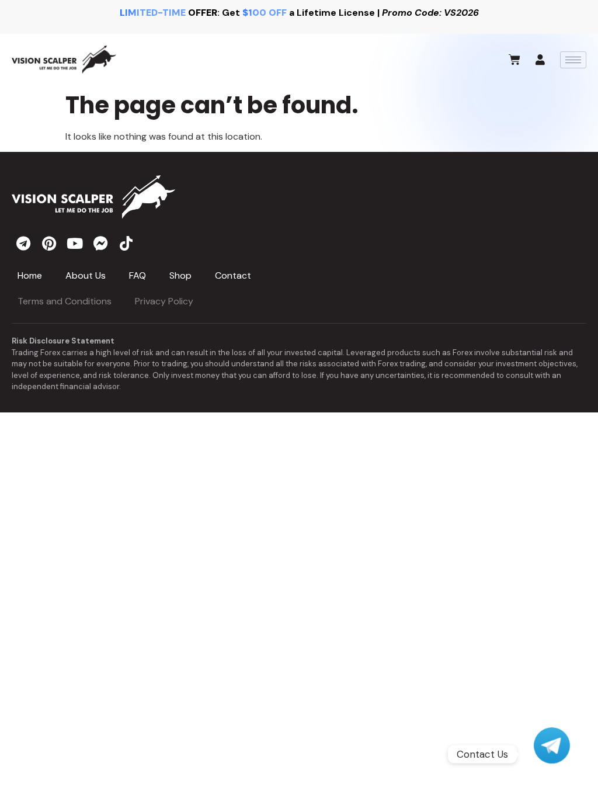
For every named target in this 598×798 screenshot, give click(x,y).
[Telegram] (552, 754)
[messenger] (100, 242)
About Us (85, 275)
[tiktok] (126, 242)
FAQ (137, 275)
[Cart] (514, 59)
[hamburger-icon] (573, 59)
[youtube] (75, 242)
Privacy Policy (164, 301)
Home (30, 275)
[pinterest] (49, 242)
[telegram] (23, 242)
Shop (180, 275)
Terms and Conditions (65, 301)
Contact (233, 275)
